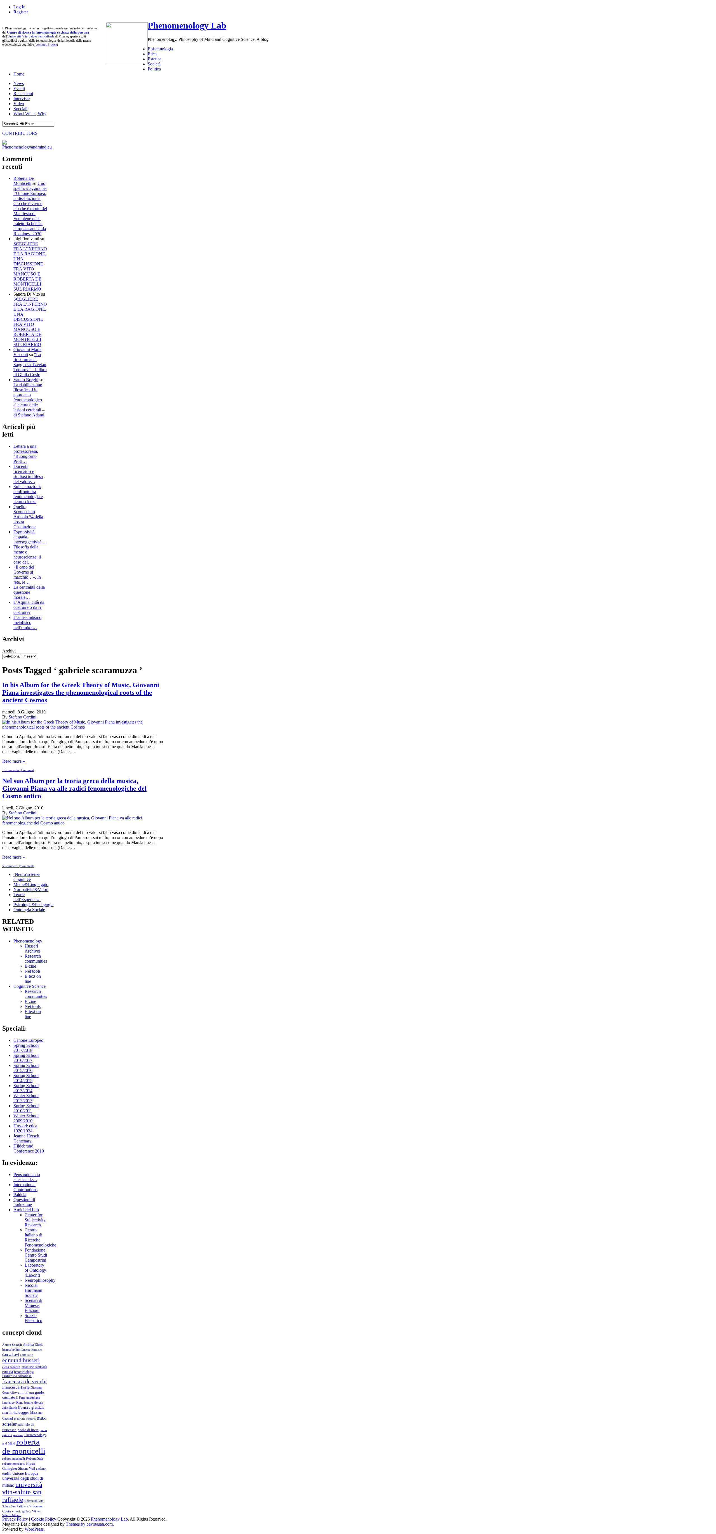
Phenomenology (27, 941)
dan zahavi (10, 1354)
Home (18, 74)
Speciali (20, 108)
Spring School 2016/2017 (26, 1058)
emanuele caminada (34, 1367)
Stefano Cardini (22, 717)
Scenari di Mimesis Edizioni (33, 1305)
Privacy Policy (15, 1519)
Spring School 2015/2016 (26, 1068)
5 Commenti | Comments (18, 866)
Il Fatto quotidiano (28, 1397)
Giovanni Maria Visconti (27, 352)
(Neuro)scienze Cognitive (26, 877)
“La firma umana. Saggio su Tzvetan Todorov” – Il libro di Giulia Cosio (30, 364)
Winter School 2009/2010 (26, 1118)
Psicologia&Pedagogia (33, 904)
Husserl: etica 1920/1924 (25, 1128)
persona (18, 1435)
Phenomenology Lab (187, 25)
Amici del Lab (26, 1209)
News (18, 83)
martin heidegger (15, 1412)
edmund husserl (21, 1360)
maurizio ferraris (25, 1418)
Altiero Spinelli (12, 1344)
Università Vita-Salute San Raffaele (31, 36)
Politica (154, 69)
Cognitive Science (29, 986)
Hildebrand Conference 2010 (28, 1148)
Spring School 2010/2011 (26, 1108)
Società (154, 64)
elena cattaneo (11, 1366)
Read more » (13, 761)
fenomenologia (24, 1372)
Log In (19, 6)
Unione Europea (25, 1473)
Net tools (33, 971)
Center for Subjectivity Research (35, 1219)
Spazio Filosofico (33, 1318)
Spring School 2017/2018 (26, 1048)
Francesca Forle (16, 1387)
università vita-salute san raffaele (22, 1492)
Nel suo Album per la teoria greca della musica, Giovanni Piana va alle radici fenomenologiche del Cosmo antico (74, 788)
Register (20, 12)
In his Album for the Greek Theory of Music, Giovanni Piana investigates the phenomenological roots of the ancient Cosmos (80, 692)
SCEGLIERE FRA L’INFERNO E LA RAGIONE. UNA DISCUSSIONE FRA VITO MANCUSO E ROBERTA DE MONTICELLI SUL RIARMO (30, 266)
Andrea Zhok (33, 1344)
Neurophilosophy (40, 1280)
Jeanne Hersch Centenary (26, 1138)
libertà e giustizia (31, 1408)
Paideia (19, 1194)
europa (7, 1371)
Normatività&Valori (30, 889)
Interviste (21, 98)
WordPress (34, 1529)
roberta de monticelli (23, 1446)
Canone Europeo (28, 1040)
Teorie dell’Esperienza (27, 897)
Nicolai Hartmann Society (33, 1290)
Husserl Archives (33, 948)
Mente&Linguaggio (30, 884)
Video (18, 103)
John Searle (9, 1407)
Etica (152, 53)
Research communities (36, 958)
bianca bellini (11, 1350)
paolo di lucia (28, 1430)
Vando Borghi (25, 379)
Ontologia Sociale (29, 909)
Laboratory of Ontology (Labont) (35, 1270)
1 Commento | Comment (18, 770)
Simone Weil (26, 1469)
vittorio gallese (21, 1511)
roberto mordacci (13, 1463)
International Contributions (25, 1187)
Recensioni (23, 93)
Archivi (9, 651)
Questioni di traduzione (24, 1202)
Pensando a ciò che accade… (26, 1177)
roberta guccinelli (13, 1458)
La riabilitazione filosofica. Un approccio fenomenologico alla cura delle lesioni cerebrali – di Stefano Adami (28, 399)
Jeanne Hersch (33, 1403)
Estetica (154, 58)
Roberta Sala (34, 1458)
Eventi (19, 88)
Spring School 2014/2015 (26, 1078)
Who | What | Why (29, 113)
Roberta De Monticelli (23, 181)
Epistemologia (160, 48)
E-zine (30, 966)
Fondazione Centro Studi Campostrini (36, 1255)
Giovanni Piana (22, 1392)
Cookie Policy (43, 1519)
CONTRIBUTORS (19, 133)
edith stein (26, 1354)
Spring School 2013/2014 (26, 1088)
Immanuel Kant (12, 1403)
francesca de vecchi (24, 1381)
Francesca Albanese (17, 1376)
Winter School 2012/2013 (26, 1098)
